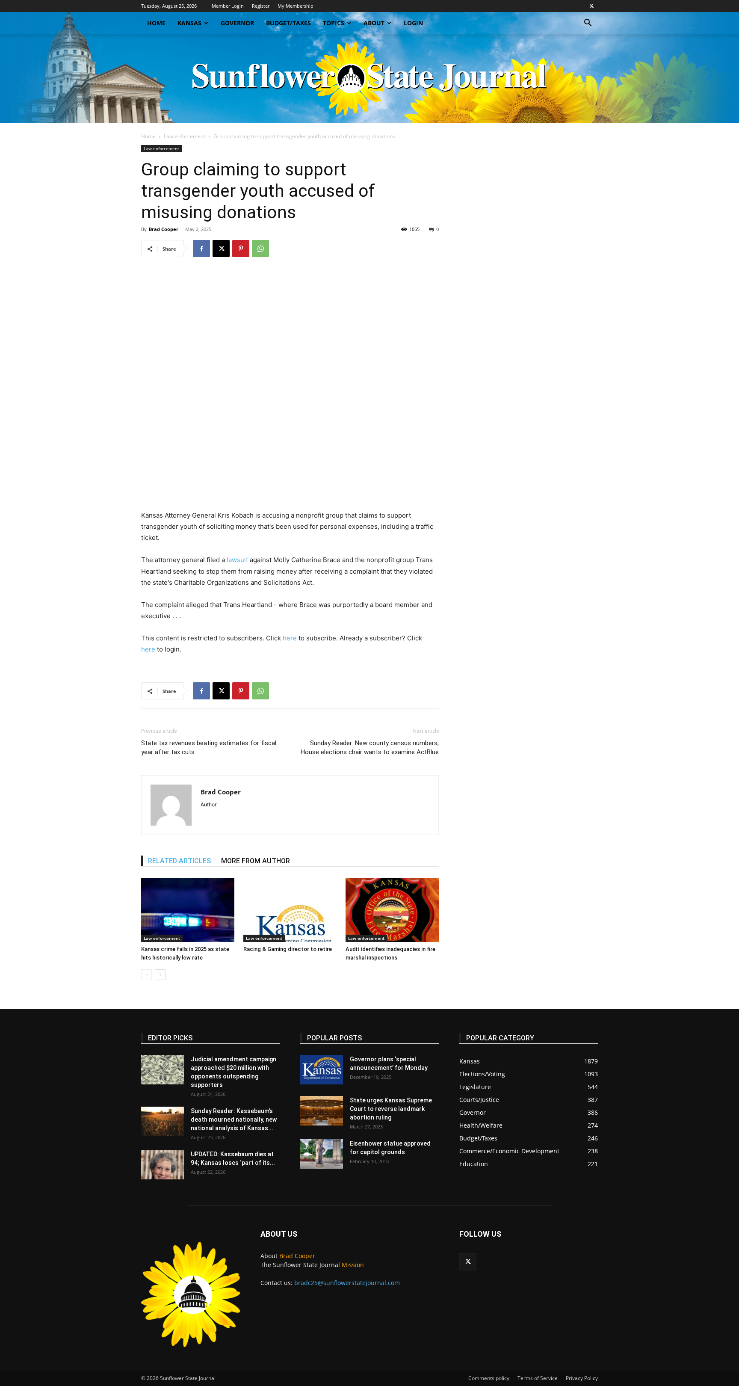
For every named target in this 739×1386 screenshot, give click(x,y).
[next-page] (160, 974)
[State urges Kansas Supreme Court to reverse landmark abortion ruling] (321, 1110)
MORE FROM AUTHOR (255, 861)
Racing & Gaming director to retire (287, 949)
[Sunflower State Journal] (369, 78)
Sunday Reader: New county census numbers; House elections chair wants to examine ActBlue (370, 747)
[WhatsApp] (260, 248)
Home (156, 23)
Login (413, 23)
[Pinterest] (240, 248)
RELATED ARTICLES (179, 861)
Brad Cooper (163, 229)
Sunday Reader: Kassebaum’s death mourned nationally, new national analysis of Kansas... (234, 1119)
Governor (237, 23)
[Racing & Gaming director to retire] (290, 910)
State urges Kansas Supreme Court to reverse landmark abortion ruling (391, 1109)
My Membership (295, 6)
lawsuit (237, 560)
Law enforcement (184, 136)
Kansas (189, 23)
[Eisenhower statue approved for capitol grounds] (321, 1154)
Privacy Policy (582, 1378)
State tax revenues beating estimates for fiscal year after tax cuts (208, 747)
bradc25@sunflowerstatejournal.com (347, 1283)
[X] (591, 6)
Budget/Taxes (288, 23)
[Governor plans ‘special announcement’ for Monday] (321, 1069)
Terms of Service (537, 1378)
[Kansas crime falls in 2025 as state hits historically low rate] (187, 910)
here (290, 638)
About (374, 23)
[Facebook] (201, 248)
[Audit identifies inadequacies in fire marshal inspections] (392, 910)
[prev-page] (146, 974)
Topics (333, 23)
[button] (587, 24)
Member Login (228, 6)
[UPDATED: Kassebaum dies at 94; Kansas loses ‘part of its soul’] (162, 1164)
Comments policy (488, 1378)
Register (260, 6)
